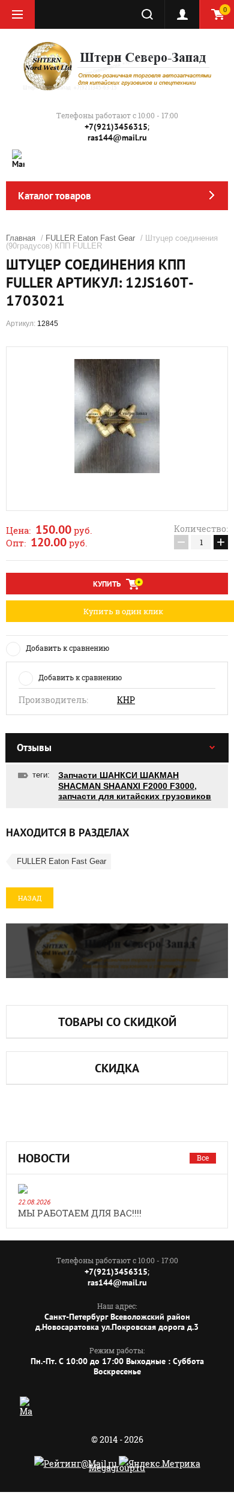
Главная (20, 238)
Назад (29, 897)
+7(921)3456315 (116, 126)
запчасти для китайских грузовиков (134, 796)
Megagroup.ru (117, 1467)
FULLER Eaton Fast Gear (90, 238)
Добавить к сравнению (67, 648)
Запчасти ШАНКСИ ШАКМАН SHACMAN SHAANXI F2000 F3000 (126, 780)
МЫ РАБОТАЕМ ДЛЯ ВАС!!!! (80, 1213)
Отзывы (34, 747)
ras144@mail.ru (117, 137)
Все (203, 1157)
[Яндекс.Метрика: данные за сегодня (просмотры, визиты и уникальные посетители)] (159, 1463)
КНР (126, 700)
